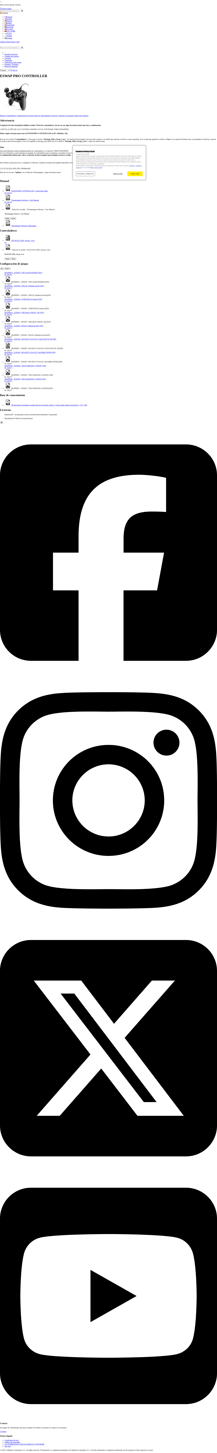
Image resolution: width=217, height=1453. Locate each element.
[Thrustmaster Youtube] (108, 1419)
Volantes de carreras (12, 56)
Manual (2, 116)
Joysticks (8, 58)
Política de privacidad (12, 1442)
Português (9, 27)
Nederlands (10, 25)
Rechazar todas (118, 173)
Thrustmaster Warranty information (23, 226)
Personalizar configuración (85, 173)
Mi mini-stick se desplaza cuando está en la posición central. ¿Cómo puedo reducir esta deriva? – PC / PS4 (49, 405)
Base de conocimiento (42, 116)
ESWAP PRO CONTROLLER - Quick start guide (26, 192)
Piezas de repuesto (11, 66)
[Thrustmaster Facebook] (108, 676)
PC (2, 269)
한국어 (9, 33)
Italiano (9, 23)
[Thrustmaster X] (108, 1171)
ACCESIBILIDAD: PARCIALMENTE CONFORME (24, 1444)
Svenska (9, 38)
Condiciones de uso (12, 1440)
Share (7, 218)
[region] (109, 162)
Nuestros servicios (11, 54)
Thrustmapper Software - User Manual (22, 201)
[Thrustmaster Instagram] (108, 923)
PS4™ (7, 269)
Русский (9, 29)
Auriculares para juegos (13, 62)
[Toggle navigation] (1, 1)
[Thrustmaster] (21, 45)
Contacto (3, 1431)
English (9, 19)
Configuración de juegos (25, 116)
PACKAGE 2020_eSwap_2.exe (20, 242)
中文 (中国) (10, 31)
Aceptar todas (135, 173)
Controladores (11, 116)
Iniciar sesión (6, 9)
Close (13, 218)
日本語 (9, 36)
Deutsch (9, 21)
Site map (8, 1446)
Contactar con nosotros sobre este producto (73, 116)
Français (9, 17)
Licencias (54, 116)
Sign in (14, 70)
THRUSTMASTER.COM (9, 42)
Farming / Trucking (11, 64)
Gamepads (8, 60)
